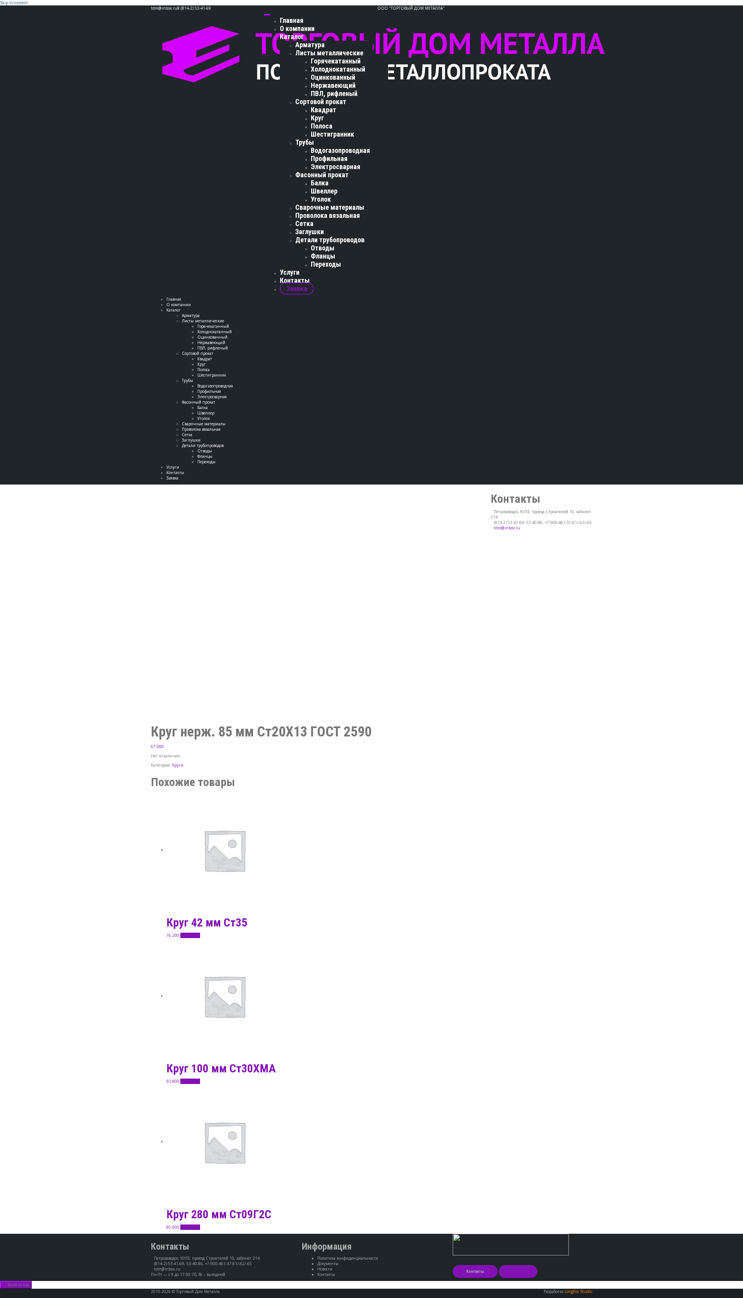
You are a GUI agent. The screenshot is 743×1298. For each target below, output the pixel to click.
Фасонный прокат (322, 175)
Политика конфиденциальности (347, 1258)
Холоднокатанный (338, 69)
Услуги (290, 272)
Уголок (321, 199)
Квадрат (323, 110)
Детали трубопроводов (330, 240)
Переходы (326, 264)
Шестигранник (332, 134)
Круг (317, 118)
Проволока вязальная (327, 215)
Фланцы (323, 256)
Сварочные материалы (329, 207)
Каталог (292, 37)
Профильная (329, 158)
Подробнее (190, 935)
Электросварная (335, 167)
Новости (324, 1269)
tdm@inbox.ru (507, 528)
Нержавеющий (333, 85)
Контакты (295, 280)
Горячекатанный (336, 61)
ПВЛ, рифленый (334, 93)
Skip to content (14, 2)
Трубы (304, 142)
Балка (320, 183)
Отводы (322, 248)
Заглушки (309, 232)
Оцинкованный (333, 77)
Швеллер (324, 191)
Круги (177, 765)
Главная (291, 20)
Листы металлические (329, 53)
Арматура (310, 45)
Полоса (321, 126)
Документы (328, 1263)
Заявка (296, 288)
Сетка (304, 223)
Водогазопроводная (340, 150)
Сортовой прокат (320, 102)
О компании (297, 28)
